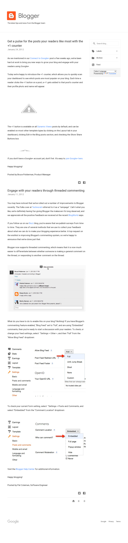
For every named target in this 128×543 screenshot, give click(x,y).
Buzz (31, 223)
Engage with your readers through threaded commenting (46, 190)
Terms (118, 521)
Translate (112, 74)
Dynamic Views (44, 126)
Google (103, 521)
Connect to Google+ (39, 58)
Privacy (111, 521)
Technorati (37, 207)
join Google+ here (74, 158)
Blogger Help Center (25, 469)
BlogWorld (73, 215)
